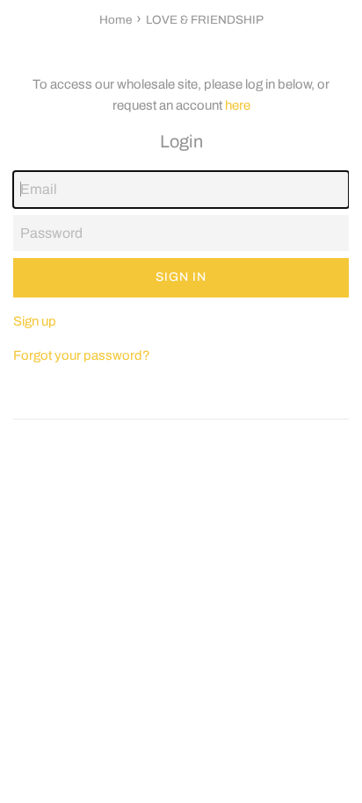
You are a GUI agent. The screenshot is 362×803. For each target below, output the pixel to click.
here (237, 105)
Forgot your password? (81, 355)
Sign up (34, 321)
